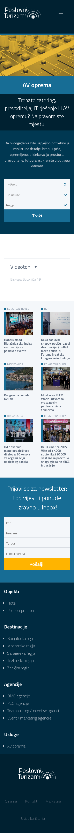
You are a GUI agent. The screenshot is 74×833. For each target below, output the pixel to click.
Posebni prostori (20, 610)
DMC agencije (18, 696)
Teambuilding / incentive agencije (34, 710)
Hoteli (12, 603)
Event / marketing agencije (29, 718)
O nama (11, 801)
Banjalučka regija (21, 638)
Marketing (53, 801)
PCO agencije (18, 703)
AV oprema (16, 746)
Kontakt (31, 801)
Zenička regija (18, 668)
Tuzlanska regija (20, 660)
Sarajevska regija (21, 653)
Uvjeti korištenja (33, 818)
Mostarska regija (21, 646)
